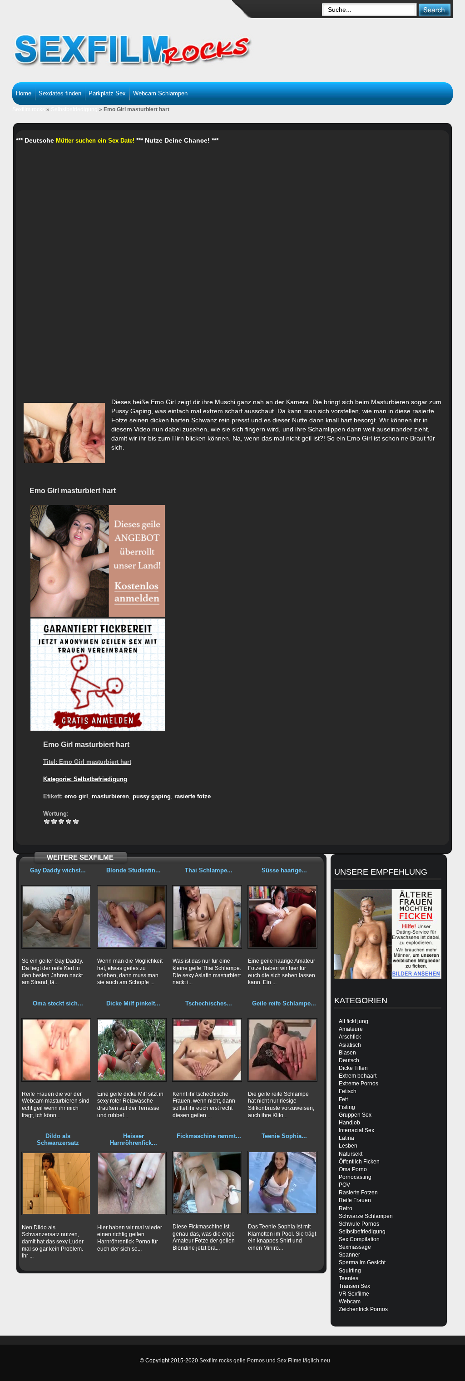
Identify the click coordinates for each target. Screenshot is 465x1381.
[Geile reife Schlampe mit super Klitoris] (282, 1050)
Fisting (347, 1107)
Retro (345, 1208)
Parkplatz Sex (107, 93)
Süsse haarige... (284, 870)
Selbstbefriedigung (74, 109)
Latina (346, 1138)
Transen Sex (354, 1286)
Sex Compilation (359, 1239)
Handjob (349, 1122)
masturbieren (110, 796)
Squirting (350, 1270)
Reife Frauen (355, 1200)
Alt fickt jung (353, 1021)
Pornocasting (355, 1177)
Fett (343, 1099)
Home (23, 93)
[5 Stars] (75, 821)
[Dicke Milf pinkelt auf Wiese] (132, 1050)
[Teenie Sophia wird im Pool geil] (282, 1182)
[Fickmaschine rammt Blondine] (207, 1182)
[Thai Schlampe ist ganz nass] (207, 917)
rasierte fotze (192, 796)
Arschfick (350, 1037)
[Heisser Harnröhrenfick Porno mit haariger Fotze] (132, 1183)
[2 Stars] (54, 821)
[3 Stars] (61, 821)
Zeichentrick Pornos (363, 1309)
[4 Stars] (68, 821)
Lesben (348, 1146)
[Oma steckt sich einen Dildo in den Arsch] (56, 1050)
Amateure (351, 1029)
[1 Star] (46, 821)
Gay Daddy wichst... (58, 870)
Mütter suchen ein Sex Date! (95, 140)
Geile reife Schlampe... (284, 1003)
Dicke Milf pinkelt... (133, 1003)
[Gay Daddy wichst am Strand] (56, 917)
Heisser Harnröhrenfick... (133, 1139)
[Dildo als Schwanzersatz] (56, 1183)
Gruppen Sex (355, 1115)
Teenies (348, 1278)
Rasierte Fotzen (358, 1192)
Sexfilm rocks (28, 109)
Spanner (349, 1255)
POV (344, 1185)
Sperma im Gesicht (362, 1262)
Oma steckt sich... (58, 1003)
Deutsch (349, 1060)
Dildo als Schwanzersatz (58, 1139)
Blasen (347, 1052)
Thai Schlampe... (208, 870)
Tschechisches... (208, 1003)
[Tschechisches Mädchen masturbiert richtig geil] (207, 1050)
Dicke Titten (353, 1068)
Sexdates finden (60, 93)
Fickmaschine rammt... (209, 1136)
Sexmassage (355, 1247)
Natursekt (350, 1154)
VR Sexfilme (354, 1294)
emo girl (76, 796)
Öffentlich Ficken (359, 1161)
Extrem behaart (357, 1076)
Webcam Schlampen (160, 93)
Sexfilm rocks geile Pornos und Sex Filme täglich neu (264, 1360)
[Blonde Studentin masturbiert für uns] (132, 917)
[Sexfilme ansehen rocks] (144, 45)
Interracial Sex (356, 1130)
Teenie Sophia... (284, 1136)
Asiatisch (350, 1045)
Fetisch (347, 1091)
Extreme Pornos (358, 1083)
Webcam (350, 1301)
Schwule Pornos (359, 1224)
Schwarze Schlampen (366, 1216)
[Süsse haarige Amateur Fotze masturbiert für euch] (282, 917)
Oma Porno (353, 1169)
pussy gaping (152, 796)
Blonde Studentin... (133, 870)
